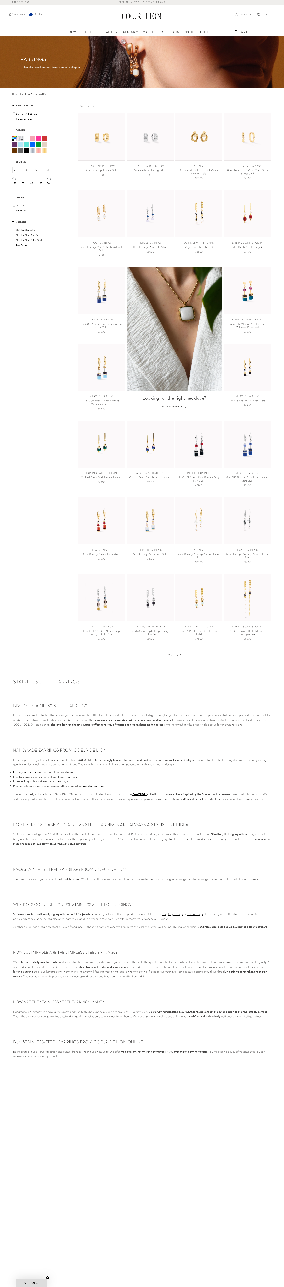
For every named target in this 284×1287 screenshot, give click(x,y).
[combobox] (254, 32)
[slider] (14, 178)
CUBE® (130, 32)
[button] (31, 1283)
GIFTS (175, 32)
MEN (163, 32)
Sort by (84, 106)
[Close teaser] (47, 1277)
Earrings (34, 94)
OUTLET (203, 32)
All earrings (45, 94)
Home (15, 94)
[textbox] (22, 170)
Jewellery (24, 94)
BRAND (188, 32)
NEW (73, 32)
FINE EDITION (89, 32)
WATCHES (149, 32)
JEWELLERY (110, 32)
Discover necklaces (172, 406)
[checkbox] (32, 114)
